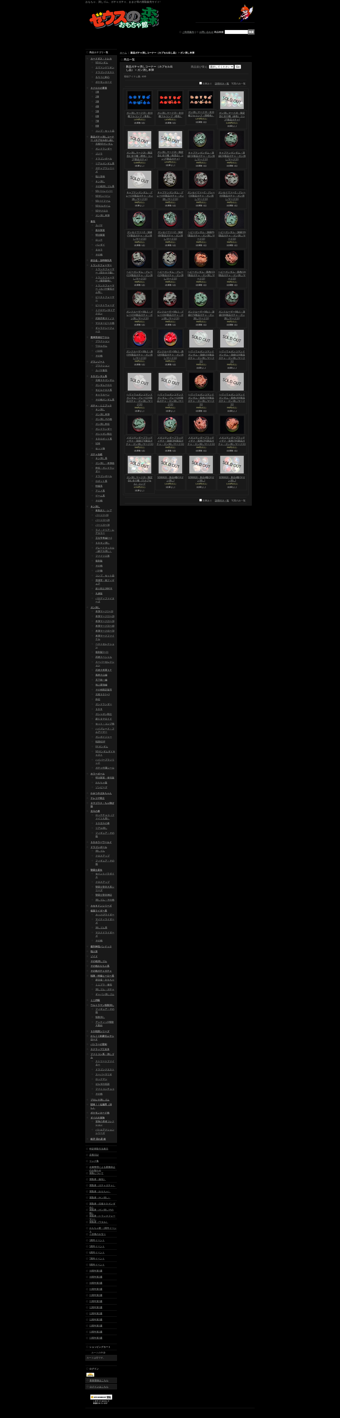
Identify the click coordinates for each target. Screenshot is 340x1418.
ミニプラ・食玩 (103, 984)
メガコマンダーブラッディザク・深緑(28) (170, 441)
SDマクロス (101, 210)
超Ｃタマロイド (103, 718)
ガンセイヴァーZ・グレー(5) (201, 196)
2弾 (97, 96)
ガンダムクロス (103, 385)
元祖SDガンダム (104, 143)
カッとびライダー (104, 914)
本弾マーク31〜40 (104, 626)
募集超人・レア (103, 510)
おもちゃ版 (101, 782)
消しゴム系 (101, 927)
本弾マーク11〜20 (104, 616)
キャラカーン (102, 394)
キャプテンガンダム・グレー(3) (139, 196)
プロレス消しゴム (100, 1099)
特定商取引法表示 (98, 1148)
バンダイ (100, 244)
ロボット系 (101, 481)
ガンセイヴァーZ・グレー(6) (232, 196)
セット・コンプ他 (104, 723)
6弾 (97, 116)
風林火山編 (101, 675)
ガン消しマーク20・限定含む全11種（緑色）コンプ (232, 116)
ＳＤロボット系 (103, 438)
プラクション (102, 341)
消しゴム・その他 (104, 899)
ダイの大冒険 (98, 1117)
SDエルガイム (102, 205)
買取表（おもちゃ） (100, 1191)
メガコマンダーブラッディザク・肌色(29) (201, 441)
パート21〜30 (102, 525)
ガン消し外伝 (102, 424)
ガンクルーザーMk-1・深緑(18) (232, 315)
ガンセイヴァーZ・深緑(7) (139, 235)
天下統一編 (101, 679)
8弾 (97, 126)
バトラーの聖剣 (99, 1044)
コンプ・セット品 (104, 130)
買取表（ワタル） (98, 1222)
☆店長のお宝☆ (97, 1234)
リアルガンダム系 (104, 163)
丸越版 (99, 593)
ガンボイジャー (103, 737)
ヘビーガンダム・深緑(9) (201, 235)
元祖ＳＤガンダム (104, 380)
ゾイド (94, 956)
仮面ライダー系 (99, 910)
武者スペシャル (103, 657)
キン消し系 (101, 458)
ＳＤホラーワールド (101, 842)
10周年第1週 (95, 1270)
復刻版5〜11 (101, 652)
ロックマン (101, 1079)
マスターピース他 (104, 323)
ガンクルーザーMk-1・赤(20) (170, 355)
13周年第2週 (95, 1331)
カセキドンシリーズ (101, 905)
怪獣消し (100, 1017)
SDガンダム (101, 62)
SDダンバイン (102, 196)
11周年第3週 (95, 1301)
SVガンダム (101, 746)
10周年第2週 (95, 1277)
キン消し (100, 181)
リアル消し (101, 828)
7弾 (97, 121)
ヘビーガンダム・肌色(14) (232, 275)
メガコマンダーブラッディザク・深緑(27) (139, 441)
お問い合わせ (206, 32)
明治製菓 (100, 235)
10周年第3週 (95, 1283)
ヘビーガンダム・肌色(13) (201, 275)
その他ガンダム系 (104, 399)
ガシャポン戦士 (103, 434)
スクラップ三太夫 (100, 1049)
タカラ (99, 249)
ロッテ (99, 239)
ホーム (123, 52)
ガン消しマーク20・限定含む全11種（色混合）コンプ (170, 155)
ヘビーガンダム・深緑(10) (232, 235)
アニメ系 (100, 490)
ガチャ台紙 (96, 454)
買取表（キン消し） (100, 1197)
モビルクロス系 (103, 390)
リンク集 (94, 1161)
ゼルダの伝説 (102, 1084)
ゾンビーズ (101, 787)
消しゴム (100, 851)
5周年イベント (97, 1246)
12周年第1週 (95, 1307)
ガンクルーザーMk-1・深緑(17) (201, 315)
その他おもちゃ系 (100, 966)
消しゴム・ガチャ (104, 989)
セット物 (100, 448)
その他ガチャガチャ (101, 971)
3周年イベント (97, 1240)
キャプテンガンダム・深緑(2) (232, 156)
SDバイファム (102, 201)
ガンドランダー (103, 148)
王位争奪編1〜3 (103, 538)
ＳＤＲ (99, 709)
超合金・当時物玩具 (101, 260)
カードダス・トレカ (101, 58)
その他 (99, 254)
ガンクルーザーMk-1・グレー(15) (139, 315)
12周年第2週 (95, 1313)
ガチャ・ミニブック (101, 405)
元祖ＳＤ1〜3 (102, 694)
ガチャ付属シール (104, 767)
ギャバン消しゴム (104, 994)
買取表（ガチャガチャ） (102, 1185)
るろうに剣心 (102, 77)
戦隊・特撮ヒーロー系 (102, 975)
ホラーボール (98, 773)
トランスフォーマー (101, 265)
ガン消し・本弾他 (104, 463)
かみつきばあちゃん (101, 793)
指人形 (94, 951)
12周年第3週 (95, 1319)
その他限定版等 (103, 689)
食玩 (93, 221)
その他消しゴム (99, 961)
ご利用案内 (188, 32)
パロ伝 (99, 350)
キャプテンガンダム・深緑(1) (201, 156)
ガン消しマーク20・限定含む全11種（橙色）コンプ (139, 156)
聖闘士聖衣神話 (103, 895)
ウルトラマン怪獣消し (102, 1005)
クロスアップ (102, 855)
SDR (97, 443)
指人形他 (100, 176)
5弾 (97, 111)
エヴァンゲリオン (104, 67)
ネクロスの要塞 (99, 88)
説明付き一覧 (222, 83)
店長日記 (94, 1155)
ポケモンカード (103, 82)
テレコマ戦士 (98, 798)
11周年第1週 (95, 1289)
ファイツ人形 (102, 556)
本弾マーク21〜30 (104, 621)
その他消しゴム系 (104, 186)
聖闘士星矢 (96, 870)
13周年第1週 (95, 1325)
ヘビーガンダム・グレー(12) (170, 275)
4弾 (97, 106)
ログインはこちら (99, 1386)
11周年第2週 (95, 1295)
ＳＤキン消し (102, 543)
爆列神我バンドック (101, 946)
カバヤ (99, 225)
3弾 (97, 101)
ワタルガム (101, 346)
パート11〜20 (102, 520)
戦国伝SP (100, 741)
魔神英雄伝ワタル (100, 337)
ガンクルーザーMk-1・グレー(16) (170, 315)
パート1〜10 (101, 515)
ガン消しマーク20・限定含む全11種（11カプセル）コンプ (139, 480)
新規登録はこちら (99, 1380)
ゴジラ (99, 153)
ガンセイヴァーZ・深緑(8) (170, 235)
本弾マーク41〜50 (104, 631)
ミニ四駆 (95, 1000)
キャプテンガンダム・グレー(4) (170, 196)
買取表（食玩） (97, 1179)
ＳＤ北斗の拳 (102, 823)
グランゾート (98, 361)
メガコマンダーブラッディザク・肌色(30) (232, 441)
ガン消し (95, 607)
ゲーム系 (100, 495)
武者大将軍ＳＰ (103, 670)
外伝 (97, 699)
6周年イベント (97, 1252)
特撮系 (99, 486)
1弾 (97, 92)
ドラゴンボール (103, 158)
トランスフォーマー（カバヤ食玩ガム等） (104, 289)
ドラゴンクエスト (104, 72)
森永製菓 (100, 230)
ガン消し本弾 (102, 215)
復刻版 (99, 560)
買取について (96, 1173)
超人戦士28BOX (103, 588)
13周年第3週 (95, 1338)
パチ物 (99, 570)
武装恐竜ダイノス (104, 318)
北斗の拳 (95, 811)
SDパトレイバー (104, 191)
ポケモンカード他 (100, 1112)
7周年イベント (97, 1258)
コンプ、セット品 (104, 575)
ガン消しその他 (103, 419)
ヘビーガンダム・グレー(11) (139, 275)
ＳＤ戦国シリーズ (100, 1031)
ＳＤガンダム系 (99, 376)
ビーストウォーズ (104, 305)
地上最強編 (101, 684)
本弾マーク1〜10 (104, 611)
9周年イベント (97, 1264)
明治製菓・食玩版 (104, 777)
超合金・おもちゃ (104, 979)
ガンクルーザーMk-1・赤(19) (139, 355)
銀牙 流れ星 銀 (98, 1139)
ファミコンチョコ (104, 1089)
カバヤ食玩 (101, 370)
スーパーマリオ (103, 1074)
